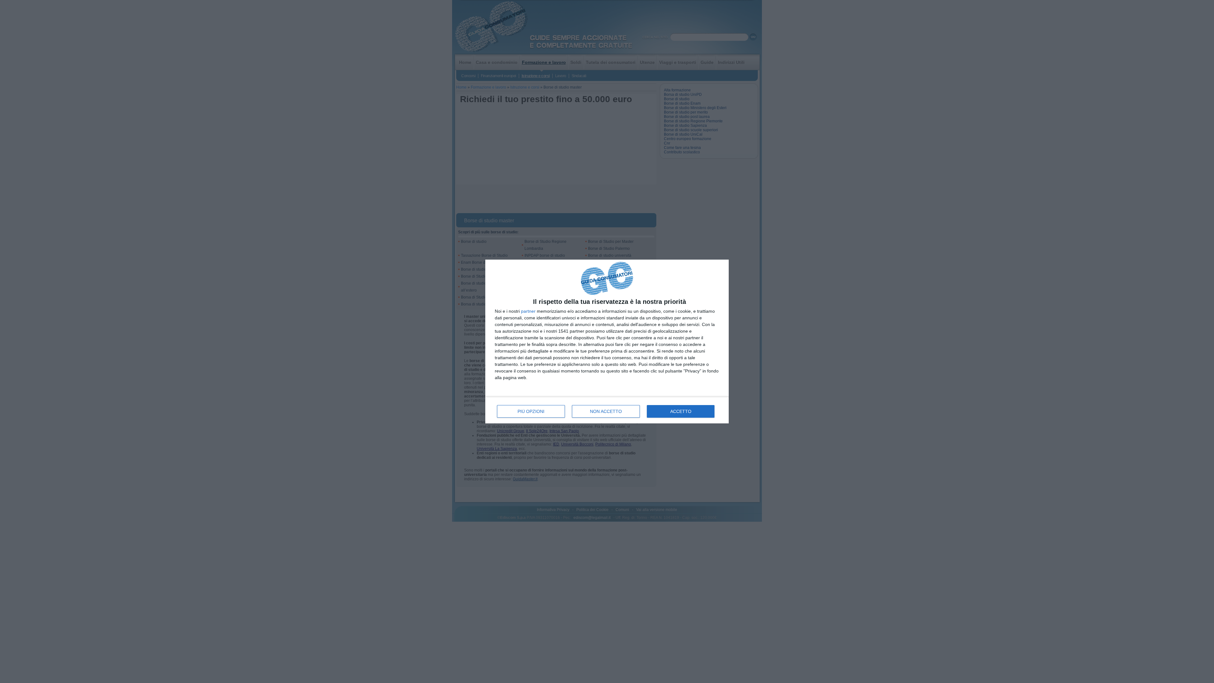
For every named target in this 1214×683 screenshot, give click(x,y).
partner (528, 311)
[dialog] (607, 342)
